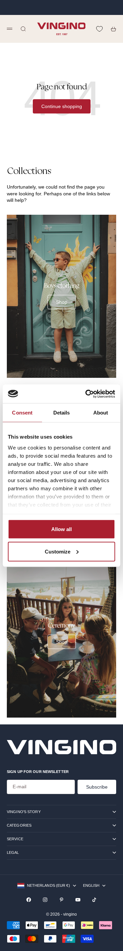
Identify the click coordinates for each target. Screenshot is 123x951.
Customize (57, 551)
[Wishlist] (99, 29)
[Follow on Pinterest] (61, 899)
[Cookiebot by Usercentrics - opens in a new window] (86, 393)
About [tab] (100, 413)
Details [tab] (61, 413)
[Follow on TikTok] (94, 899)
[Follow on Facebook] (28, 899)
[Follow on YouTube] (78, 899)
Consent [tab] (22, 413)
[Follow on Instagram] (45, 899)
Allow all (61, 529)
